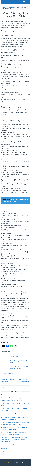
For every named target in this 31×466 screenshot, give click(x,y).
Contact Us (4, 451)
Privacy (3, 454)
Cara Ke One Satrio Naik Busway (11, 398)
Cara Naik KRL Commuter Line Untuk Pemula (14, 395)
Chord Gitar (10, 373)
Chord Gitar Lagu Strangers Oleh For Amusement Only (19, 367)
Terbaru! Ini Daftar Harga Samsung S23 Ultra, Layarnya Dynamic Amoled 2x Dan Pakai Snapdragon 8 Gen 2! (14, 440)
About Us (4, 448)
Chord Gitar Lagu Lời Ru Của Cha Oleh (12, 401)
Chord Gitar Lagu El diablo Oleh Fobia (18, 361)
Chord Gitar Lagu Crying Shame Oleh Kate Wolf (18, 355)
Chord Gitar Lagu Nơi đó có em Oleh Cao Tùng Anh (23, 379)
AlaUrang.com (19, 462)
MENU (27, 2)
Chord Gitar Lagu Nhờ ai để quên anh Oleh (7, 379)
